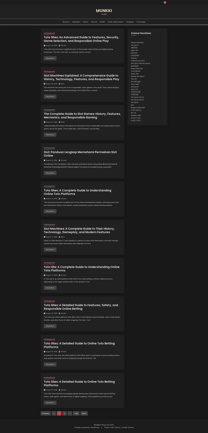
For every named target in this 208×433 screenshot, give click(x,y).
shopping (129, 22)
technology (140, 22)
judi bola (134, 53)
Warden (63, 45)
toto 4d (134, 79)
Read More (50, 58)
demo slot (135, 74)
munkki (104, 10)
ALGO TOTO (136, 120)
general (94, 22)
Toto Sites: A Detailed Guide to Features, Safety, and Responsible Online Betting (81, 307)
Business (66, 22)
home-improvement (115, 22)
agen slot (134, 50)
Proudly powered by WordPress (87, 427)
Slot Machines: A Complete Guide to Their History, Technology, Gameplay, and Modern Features (79, 230)
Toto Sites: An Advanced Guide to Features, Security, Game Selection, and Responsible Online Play (81, 39)
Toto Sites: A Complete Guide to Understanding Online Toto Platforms (77, 192)
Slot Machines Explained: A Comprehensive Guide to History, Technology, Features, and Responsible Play (81, 77)
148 (76, 413)
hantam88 (135, 55)
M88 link (134, 48)
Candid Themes (128, 427)
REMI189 (134, 94)
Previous (45, 413)
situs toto (134, 89)
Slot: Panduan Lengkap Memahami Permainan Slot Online (80, 154)
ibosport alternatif (138, 107)
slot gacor (135, 45)
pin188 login (136, 81)
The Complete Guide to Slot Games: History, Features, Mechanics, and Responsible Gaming (82, 115)
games (85, 22)
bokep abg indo (137, 68)
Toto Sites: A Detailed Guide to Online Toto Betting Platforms (79, 345)
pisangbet (135, 66)
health (102, 22)
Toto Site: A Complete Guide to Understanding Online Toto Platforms (82, 269)
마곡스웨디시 (136, 110)
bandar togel (136, 115)
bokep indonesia (137, 42)
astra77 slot (135, 118)
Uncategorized (49, 33)
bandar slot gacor (137, 76)
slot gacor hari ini (137, 97)
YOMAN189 (136, 92)
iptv (132, 105)
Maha (63, 84)
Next (84, 413)
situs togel (135, 84)
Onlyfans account (138, 61)
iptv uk (133, 113)
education (76, 22)
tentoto (134, 58)
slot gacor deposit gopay (140, 63)
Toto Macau (135, 71)
